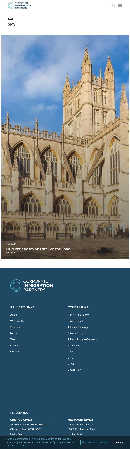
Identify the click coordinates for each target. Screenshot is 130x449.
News (13, 333)
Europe (11, 244)
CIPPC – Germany (78, 314)
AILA (70, 351)
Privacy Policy (76, 333)
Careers (14, 345)
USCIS (71, 363)
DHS (70, 357)
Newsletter (74, 345)
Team (13, 339)
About (13, 314)
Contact (14, 351)
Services (15, 327)
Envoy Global (75, 321)
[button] (120, 5)
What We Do (17, 321)
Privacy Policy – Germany (82, 339)
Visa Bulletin (74, 369)
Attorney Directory (78, 327)
